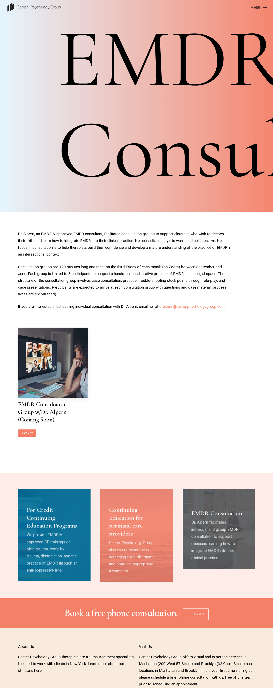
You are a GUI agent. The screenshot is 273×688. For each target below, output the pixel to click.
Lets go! (195, 614)
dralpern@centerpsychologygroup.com (192, 306)
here (38, 670)
